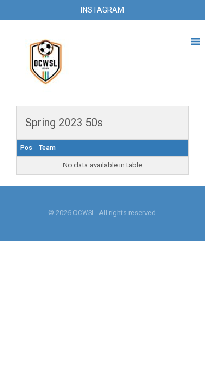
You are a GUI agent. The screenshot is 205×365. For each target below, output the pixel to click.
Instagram (102, 9)
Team (47, 148)
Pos (26, 148)
